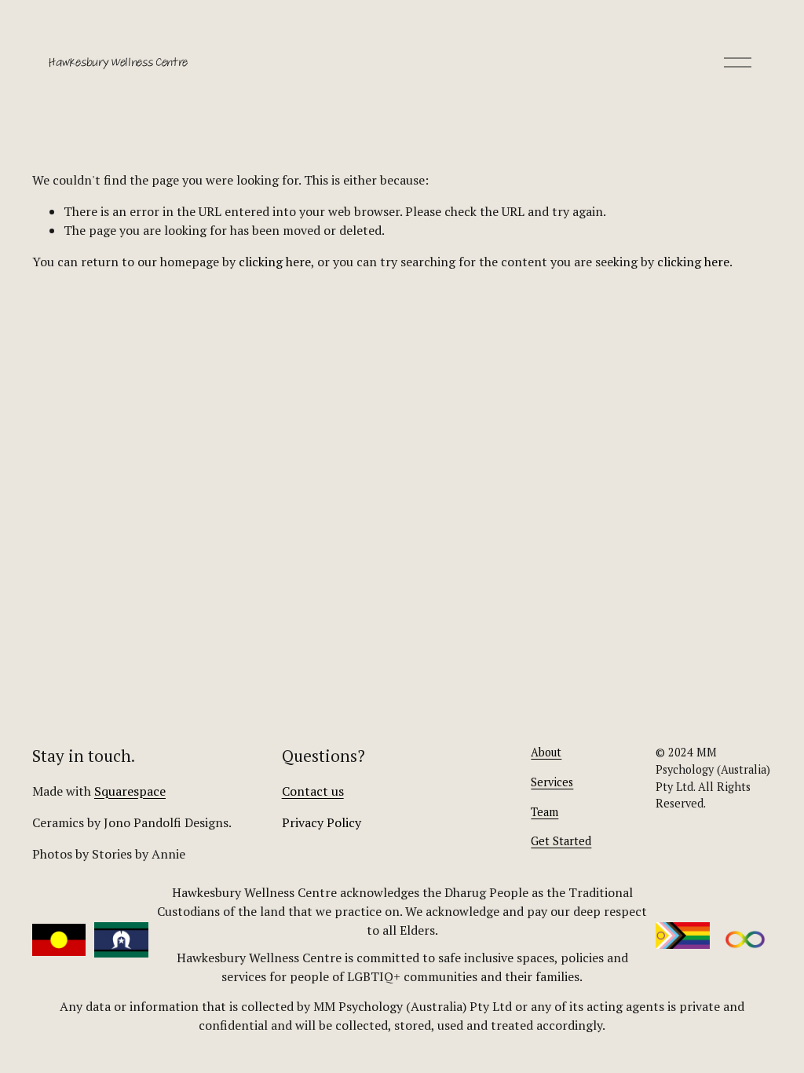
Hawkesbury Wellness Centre (118, 62)
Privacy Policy (321, 822)
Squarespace (130, 791)
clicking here (275, 261)
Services (552, 782)
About (546, 752)
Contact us (313, 791)
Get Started (561, 840)
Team (544, 811)
